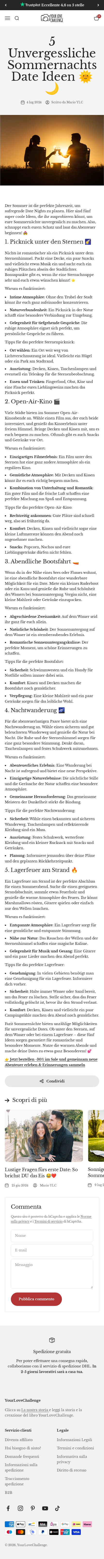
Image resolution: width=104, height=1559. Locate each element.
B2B (8, 1492)
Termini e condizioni (75, 1448)
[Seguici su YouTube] (45, 1508)
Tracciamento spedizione (17, 1481)
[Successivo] (98, 5)
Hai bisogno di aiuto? (23, 1448)
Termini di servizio (48, 1221)
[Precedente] (6, 5)
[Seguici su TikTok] (57, 1508)
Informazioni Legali (74, 1440)
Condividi (55, 1081)
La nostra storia (35, 1410)
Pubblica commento (36, 1299)
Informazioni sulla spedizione (21, 1467)
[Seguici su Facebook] (8, 1508)
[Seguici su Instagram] (20, 1508)
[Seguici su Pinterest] (33, 1508)
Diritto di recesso (71, 1470)
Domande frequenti (22, 1456)
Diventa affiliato (19, 1440)
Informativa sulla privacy (72, 1459)
